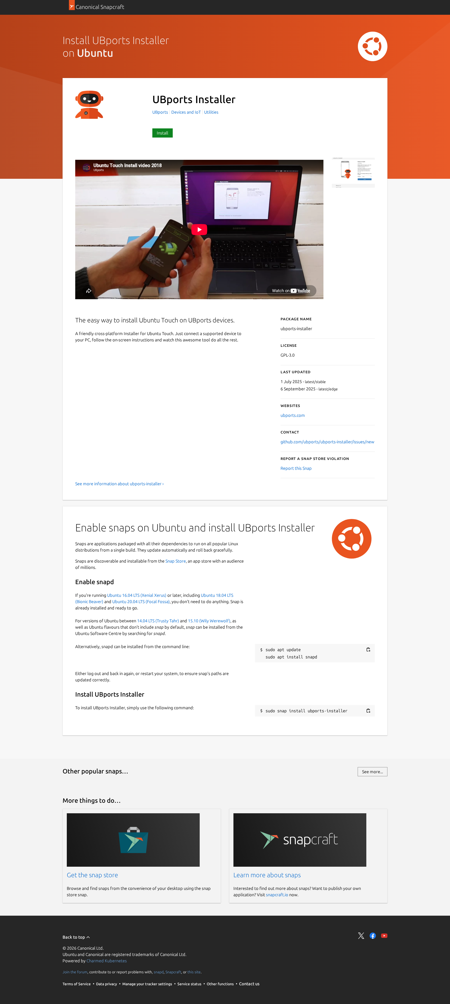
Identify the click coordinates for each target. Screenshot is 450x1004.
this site (194, 972)
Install (162, 133)
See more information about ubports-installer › (119, 483)
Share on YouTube (384, 936)
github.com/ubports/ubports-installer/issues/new (327, 441)
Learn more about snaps (267, 874)
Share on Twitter (361, 936)
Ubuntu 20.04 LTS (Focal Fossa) (141, 601)
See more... (372, 771)
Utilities (211, 112)
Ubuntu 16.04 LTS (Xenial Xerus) (136, 595)
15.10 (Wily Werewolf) (209, 620)
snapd (159, 972)
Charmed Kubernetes (106, 960)
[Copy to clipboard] (368, 649)
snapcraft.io (277, 894)
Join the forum (75, 972)
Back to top (74, 937)
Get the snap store (92, 874)
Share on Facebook (373, 936)
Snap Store (175, 561)
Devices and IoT (186, 112)
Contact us (249, 983)
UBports (160, 112)
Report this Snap (296, 468)
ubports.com (293, 415)
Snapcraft (173, 972)
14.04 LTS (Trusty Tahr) (158, 620)
